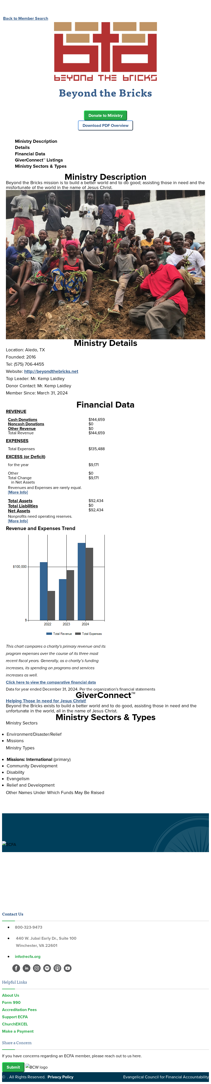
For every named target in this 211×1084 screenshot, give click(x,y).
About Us (10, 995)
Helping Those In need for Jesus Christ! (46, 700)
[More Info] (18, 492)
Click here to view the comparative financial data (51, 682)
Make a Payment (17, 1031)
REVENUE (16, 411)
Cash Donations (22, 419)
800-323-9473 (28, 927)
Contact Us (12, 913)
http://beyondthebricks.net (51, 371)
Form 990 (11, 1002)
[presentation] (110, 141)
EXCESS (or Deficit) (25, 456)
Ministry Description (36, 141)
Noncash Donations (26, 424)
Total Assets (20, 500)
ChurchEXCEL (15, 1024)
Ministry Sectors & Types (41, 166)
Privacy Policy (60, 1077)
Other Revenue (22, 428)
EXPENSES (17, 440)
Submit (13, 1067)
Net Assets (19, 510)
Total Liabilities (23, 506)
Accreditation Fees (19, 1010)
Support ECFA (15, 1017)
